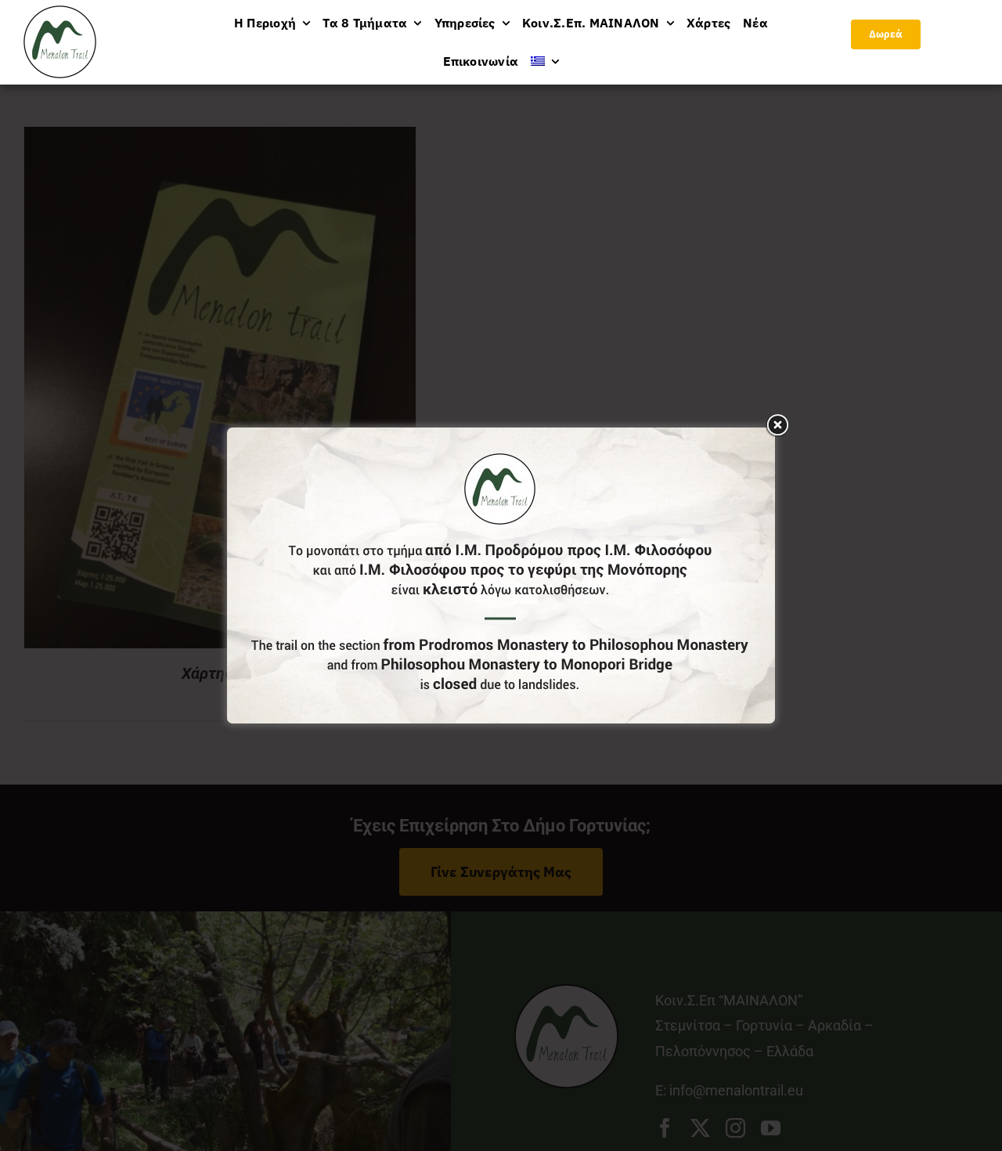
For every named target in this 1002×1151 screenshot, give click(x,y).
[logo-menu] (59, 12)
